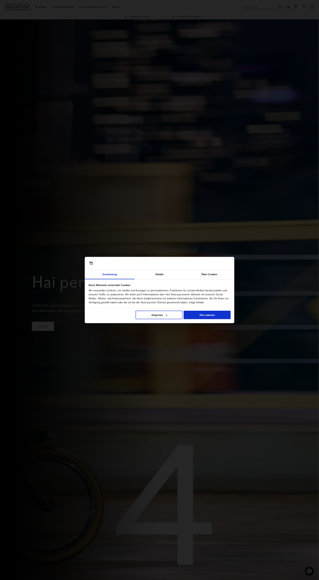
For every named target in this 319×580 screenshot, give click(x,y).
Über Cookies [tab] (209, 274)
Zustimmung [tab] (109, 274)
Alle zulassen (207, 315)
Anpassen (157, 315)
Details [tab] (160, 274)
